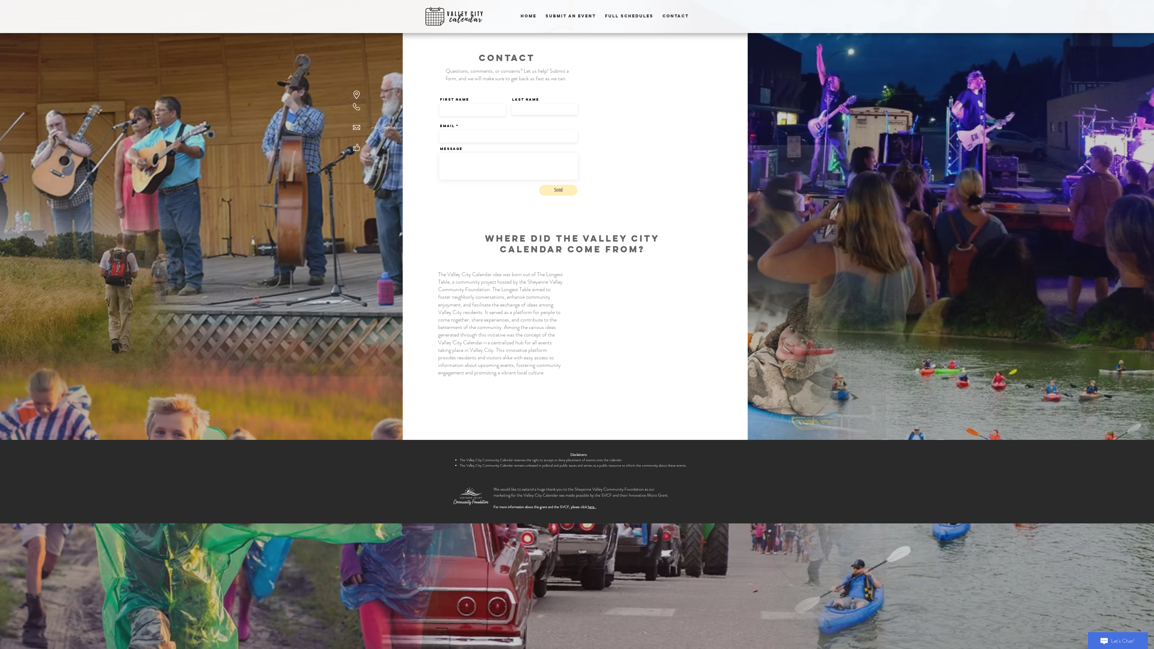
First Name (454, 99)
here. (592, 507)
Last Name (525, 99)
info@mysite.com (388, 127)
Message (451, 148)
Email (447, 125)
